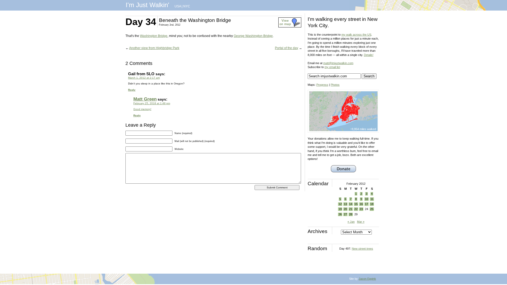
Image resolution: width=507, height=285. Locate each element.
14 (350, 204)
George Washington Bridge (253, 36)
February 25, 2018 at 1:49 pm (151, 103)
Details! (368, 54)
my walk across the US (356, 34)
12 (340, 204)
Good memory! (142, 109)
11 (371, 199)
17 (366, 204)
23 (361, 209)
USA (178, 6)
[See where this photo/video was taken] (289, 26)
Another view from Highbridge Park (154, 48)
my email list (332, 67)
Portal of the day (286, 48)
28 (350, 214)
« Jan (351, 221)
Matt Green (145, 99)
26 (340, 214)
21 (350, 209)
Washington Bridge (153, 36)
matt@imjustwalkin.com (338, 63)
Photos (335, 84)
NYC (186, 6)
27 (345, 214)
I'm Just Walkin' (147, 4)
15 (356, 204)
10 (366, 199)
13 (345, 204)
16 (361, 204)
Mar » (360, 221)
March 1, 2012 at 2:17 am (144, 77)
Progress (322, 84)
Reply (131, 89)
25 (371, 209)
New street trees (362, 248)
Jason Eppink (367, 278)
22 (356, 209)
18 (371, 204)
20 (345, 209)
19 (340, 209)
